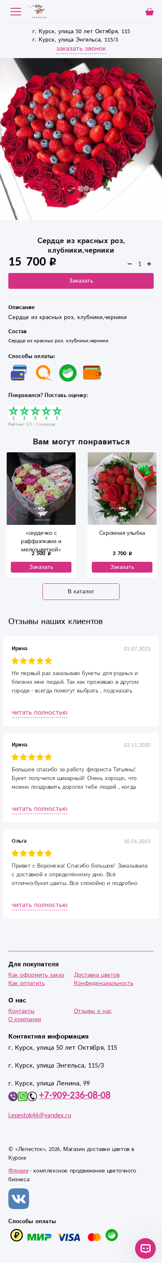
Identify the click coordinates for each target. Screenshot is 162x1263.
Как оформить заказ (36, 975)
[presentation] (12, 511)
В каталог (81, 592)
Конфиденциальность (103, 983)
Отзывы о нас (93, 1011)
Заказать (81, 281)
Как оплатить (26, 983)
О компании (24, 1019)
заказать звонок (81, 49)
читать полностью (39, 712)
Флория (18, 1171)
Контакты (21, 1011)
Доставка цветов (97, 975)
